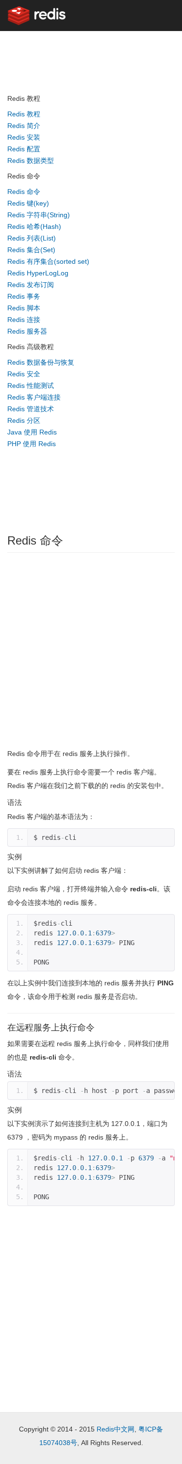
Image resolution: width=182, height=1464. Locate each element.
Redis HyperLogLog (37, 273)
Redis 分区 (23, 420)
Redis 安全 (23, 374)
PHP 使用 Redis (31, 444)
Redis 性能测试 (30, 385)
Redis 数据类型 (30, 160)
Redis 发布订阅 (30, 285)
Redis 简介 (23, 125)
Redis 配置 (23, 149)
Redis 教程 (23, 114)
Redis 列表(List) (31, 238)
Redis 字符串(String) (38, 215)
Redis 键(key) (28, 203)
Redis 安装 (23, 137)
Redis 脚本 (23, 308)
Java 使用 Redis (32, 432)
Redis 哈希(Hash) (34, 226)
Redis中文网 (115, 1429)
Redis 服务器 (27, 331)
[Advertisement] (46, 484)
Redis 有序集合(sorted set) (48, 261)
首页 (31, 47)
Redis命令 (114, 47)
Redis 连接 (23, 319)
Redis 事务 (23, 296)
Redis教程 (68, 47)
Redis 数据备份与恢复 (40, 362)
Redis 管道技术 (30, 409)
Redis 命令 (23, 191)
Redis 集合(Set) (31, 250)
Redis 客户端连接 (34, 397)
